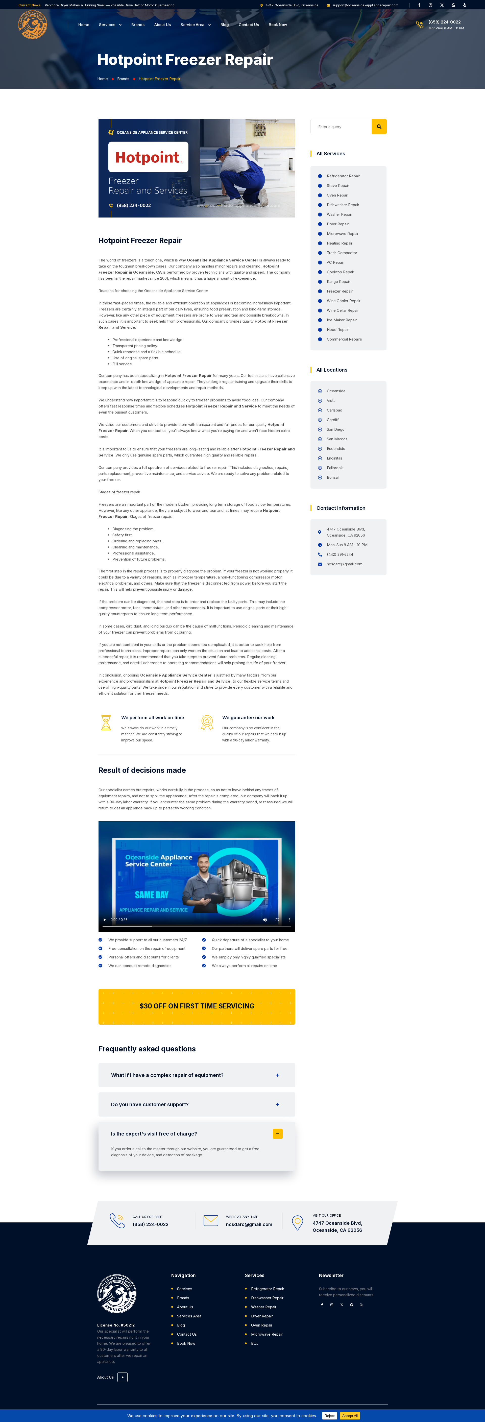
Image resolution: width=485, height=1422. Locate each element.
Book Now (278, 24)
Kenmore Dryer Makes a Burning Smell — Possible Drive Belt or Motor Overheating (110, 5)
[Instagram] (430, 5)
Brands (137, 24)
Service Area (192, 24)
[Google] (453, 5)
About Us (162, 24)
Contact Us (249, 24)
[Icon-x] (442, 5)
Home (83, 24)
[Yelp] (465, 5)
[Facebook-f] (419, 5)
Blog (225, 24)
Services (107, 24)
